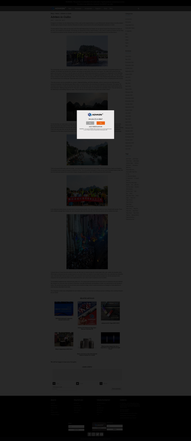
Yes (101, 123)
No (90, 123)
